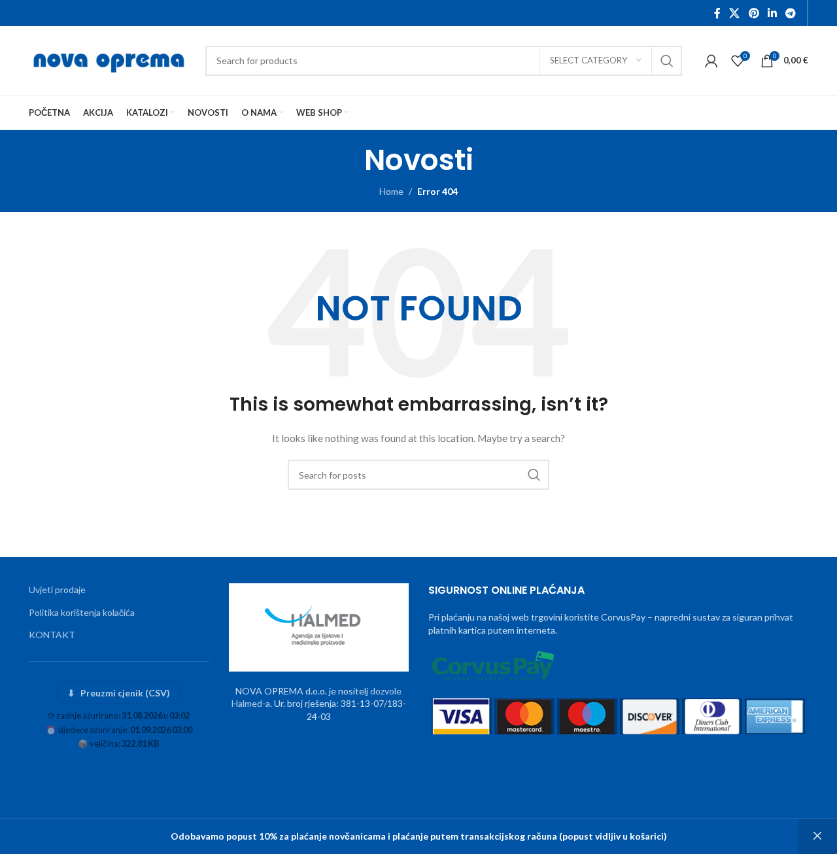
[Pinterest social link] (753, 13)
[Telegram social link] (790, 13)
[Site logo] (110, 59)
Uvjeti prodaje (57, 589)
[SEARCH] (667, 61)
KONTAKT (52, 634)
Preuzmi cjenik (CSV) (118, 692)
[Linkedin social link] (772, 13)
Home (391, 191)
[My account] (711, 61)
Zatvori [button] (817, 836)
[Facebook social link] (717, 13)
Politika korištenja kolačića (82, 612)
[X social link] (734, 13)
